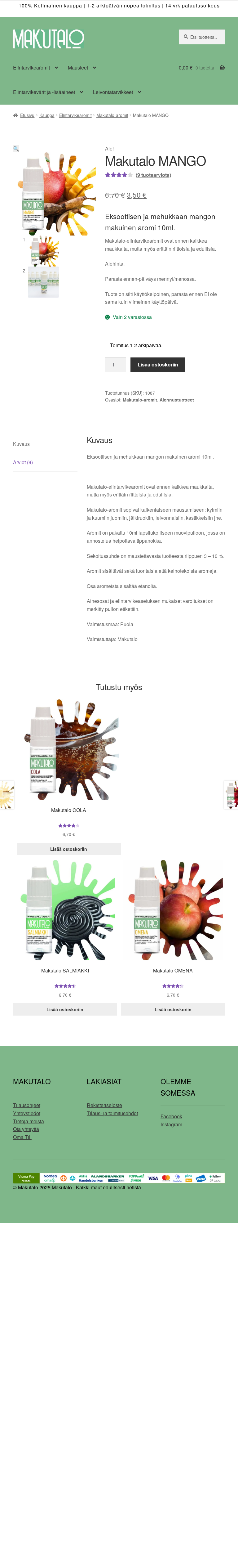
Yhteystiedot (26, 1113)
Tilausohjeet (26, 1105)
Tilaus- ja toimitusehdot (112, 1113)
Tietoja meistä (28, 1121)
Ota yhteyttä (26, 1129)
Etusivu (27, 115)
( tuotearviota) (153, 174)
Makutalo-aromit (112, 115)
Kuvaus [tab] (21, 443)
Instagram (171, 1124)
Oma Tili (22, 1137)
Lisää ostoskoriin (158, 364)
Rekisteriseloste (104, 1105)
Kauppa (47, 115)
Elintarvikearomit (31, 67)
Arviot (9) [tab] (23, 462)
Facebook (171, 1116)
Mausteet (78, 67)
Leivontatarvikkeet (113, 92)
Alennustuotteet (177, 400)
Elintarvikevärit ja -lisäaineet (44, 92)
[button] (16, 148)
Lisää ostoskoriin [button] (68, 849)
